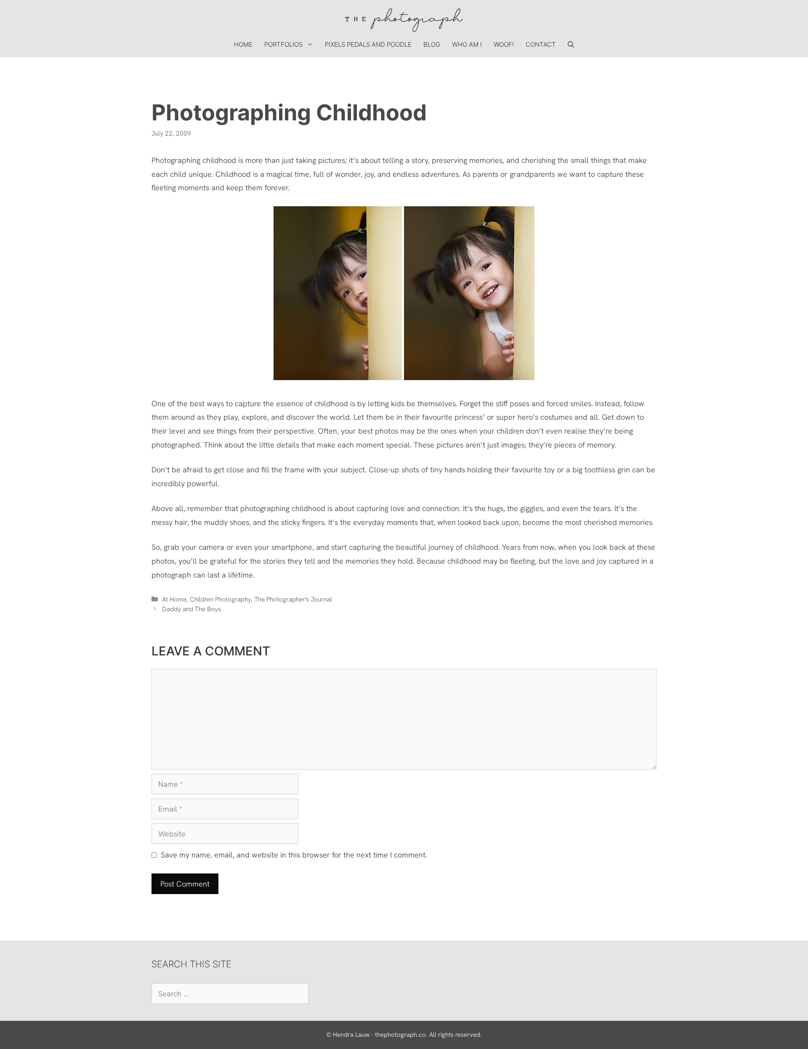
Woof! (504, 44)
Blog (431, 44)
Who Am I (467, 44)
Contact (541, 44)
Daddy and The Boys (191, 609)
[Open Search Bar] (571, 44)
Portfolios (283, 44)
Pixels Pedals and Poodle (368, 44)
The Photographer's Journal (293, 599)
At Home (174, 599)
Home (243, 44)
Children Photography (220, 599)
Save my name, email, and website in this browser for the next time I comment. (294, 855)
